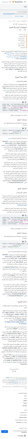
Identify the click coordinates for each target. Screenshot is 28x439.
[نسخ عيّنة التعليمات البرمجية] (25, 102)
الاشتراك (4, 431)
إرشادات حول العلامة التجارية (21, 420)
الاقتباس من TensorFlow (21, 422)
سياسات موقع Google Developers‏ (15, 382)
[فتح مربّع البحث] (10, 2)
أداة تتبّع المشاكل (23, 412)
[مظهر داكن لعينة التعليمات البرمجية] (23, 102)
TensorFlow (24, 21)
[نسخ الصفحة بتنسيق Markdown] (20, 30)
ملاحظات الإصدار (23, 415)
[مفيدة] (16, 24)
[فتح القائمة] (24, 2)
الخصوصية (21, 428)
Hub (25, 7)
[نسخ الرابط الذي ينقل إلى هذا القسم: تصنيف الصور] (15, 188)
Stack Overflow (23, 417)
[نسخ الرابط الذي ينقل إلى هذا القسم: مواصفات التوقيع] (15, 120)
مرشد (10, 21)
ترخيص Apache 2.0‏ (14, 380)
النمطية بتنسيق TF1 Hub (13, 53)
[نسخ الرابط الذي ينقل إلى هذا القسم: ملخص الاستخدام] (15, 81)
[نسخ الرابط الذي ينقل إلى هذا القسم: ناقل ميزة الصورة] (13, 77)
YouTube (24, 405)
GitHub (25, 400)
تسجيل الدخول (5, 1)
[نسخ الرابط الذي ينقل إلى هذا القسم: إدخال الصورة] (16, 302)
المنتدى (25, 398)
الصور (9, 138)
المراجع (18, 21)
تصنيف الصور (6, 90)
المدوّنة (25, 395)
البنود (26, 428)
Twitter (25, 403)
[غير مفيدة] (14, 24)
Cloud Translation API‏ (8, 13)
